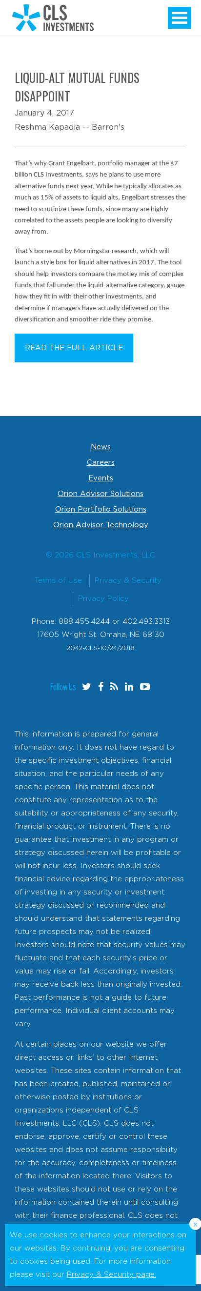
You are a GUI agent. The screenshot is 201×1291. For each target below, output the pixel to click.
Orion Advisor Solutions (100, 493)
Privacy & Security (128, 580)
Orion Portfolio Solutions (100, 509)
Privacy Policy (103, 598)
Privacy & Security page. (111, 1274)
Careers (101, 462)
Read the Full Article (74, 348)
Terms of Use (58, 580)
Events (100, 478)
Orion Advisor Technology (100, 525)
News (101, 447)
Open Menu (179, 18)
